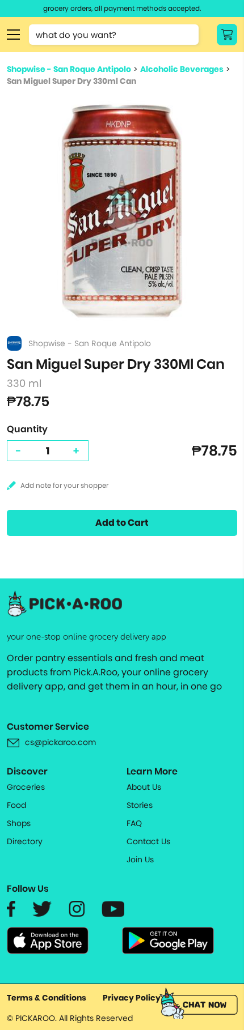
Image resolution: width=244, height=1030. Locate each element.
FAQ (134, 823)
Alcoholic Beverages (182, 69)
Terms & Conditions (46, 997)
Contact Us (148, 841)
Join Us (140, 859)
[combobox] (114, 34)
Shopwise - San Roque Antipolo (69, 69)
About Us (144, 787)
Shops (19, 823)
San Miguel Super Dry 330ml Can (71, 81)
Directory (25, 841)
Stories (140, 805)
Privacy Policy (132, 997)
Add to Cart (122, 522)
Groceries (26, 787)
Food (16, 805)
